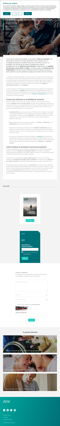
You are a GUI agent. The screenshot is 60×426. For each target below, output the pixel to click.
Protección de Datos (27, 253)
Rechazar (28, 13)
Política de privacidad (7, 419)
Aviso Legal (5, 417)
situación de (39, 94)
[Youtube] (15, 410)
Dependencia (7, 337)
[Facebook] (4, 410)
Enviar (25, 258)
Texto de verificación (21, 312)
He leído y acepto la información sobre (28, 304)
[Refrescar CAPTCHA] (28, 307)
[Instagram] (11, 410)
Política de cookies (7, 415)
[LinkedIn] (8, 410)
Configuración (17, 13)
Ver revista (30, 220)
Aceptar (6, 13)
